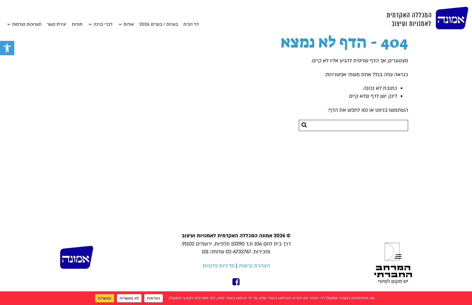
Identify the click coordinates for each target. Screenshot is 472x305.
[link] (7, 48)
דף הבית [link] (191, 24)
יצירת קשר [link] (56, 24)
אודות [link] (128, 24)
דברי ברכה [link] (103, 24)
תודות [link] (77, 24)
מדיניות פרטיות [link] (218, 265)
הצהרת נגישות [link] (254, 265)
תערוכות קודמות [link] (27, 24)
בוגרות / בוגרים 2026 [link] (158, 24)
